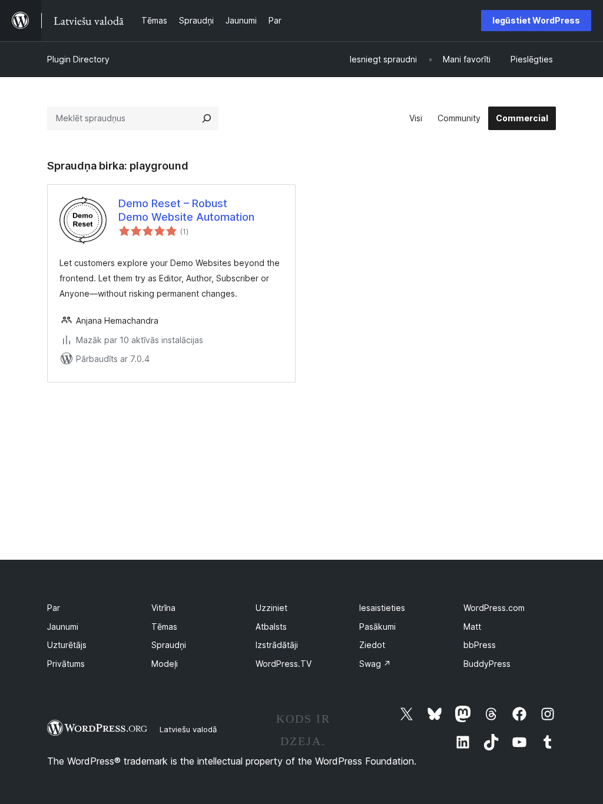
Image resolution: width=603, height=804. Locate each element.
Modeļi (164, 664)
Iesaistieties (382, 608)
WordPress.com (494, 608)
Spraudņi (168, 645)
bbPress (479, 645)
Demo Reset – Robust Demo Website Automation (186, 210)
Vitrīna (163, 608)
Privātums (66, 664)
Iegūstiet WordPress (536, 20)
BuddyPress (487, 664)
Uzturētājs (67, 645)
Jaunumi (62, 627)
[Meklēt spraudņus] (206, 118)
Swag (375, 664)
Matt (472, 627)
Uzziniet (271, 608)
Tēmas (164, 627)
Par (53, 608)
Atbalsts (271, 627)
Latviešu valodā (188, 729)
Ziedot (372, 645)
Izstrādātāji (277, 645)
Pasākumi (377, 627)
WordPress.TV (284, 664)
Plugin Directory (78, 59)
